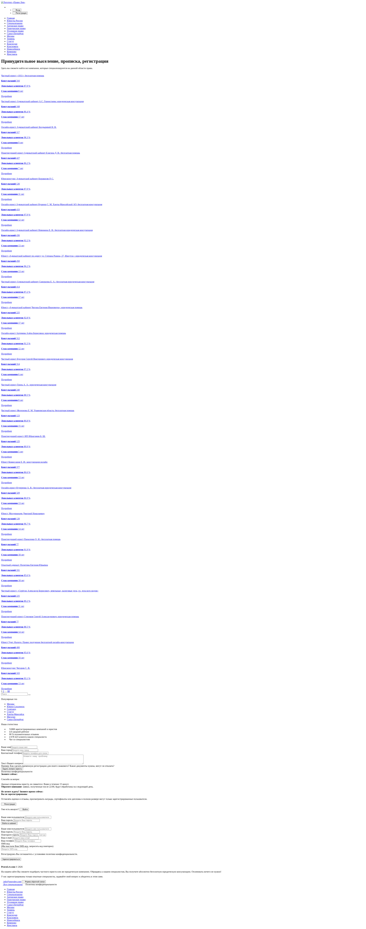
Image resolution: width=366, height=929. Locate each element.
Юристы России (15, 20)
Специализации (14, 23)
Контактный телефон (11, 753)
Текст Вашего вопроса (12, 763)
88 (8, 691)
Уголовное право (15, 31)
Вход (17, 10)
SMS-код (27, 844)
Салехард (11, 709)
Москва (10, 36)
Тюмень (11, 38)
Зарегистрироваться (11, 859)
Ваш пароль (7, 820)
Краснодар (12, 44)
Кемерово (11, 51)
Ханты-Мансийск (15, 714)
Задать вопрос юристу (12, 769)
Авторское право (15, 26)
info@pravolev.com (12, 881)
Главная (11, 18)
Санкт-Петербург (15, 33)
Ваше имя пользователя (12, 817)
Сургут (10, 41)
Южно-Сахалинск (15, 706)
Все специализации (13, 884)
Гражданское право (16, 28)
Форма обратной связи (34, 882)
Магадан (11, 717)
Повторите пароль (10, 835)
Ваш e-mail (6, 838)
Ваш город (6, 750)
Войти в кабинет (9, 823)
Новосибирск (13, 49)
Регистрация (20, 13)
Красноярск (12, 46)
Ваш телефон (7, 841)
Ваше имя (6, 747)
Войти (25, 809)
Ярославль (12, 54)
